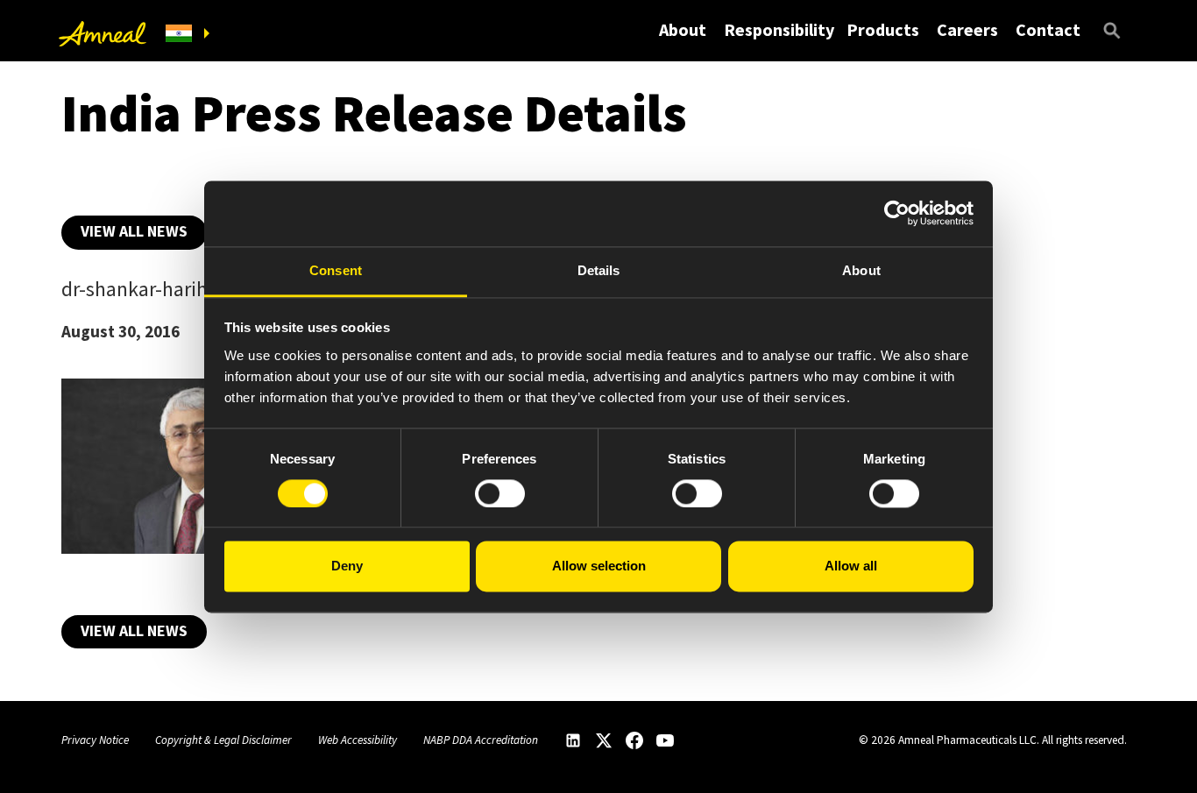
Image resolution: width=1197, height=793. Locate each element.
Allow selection (599, 566)
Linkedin (573, 740)
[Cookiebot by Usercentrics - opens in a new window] (897, 213)
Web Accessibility (357, 740)
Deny (347, 566)
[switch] (500, 493)
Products (882, 29)
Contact (1048, 29)
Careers (967, 29)
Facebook (634, 740)
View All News (134, 231)
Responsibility (779, 29)
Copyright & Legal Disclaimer (223, 740)
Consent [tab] (335, 270)
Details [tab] (598, 270)
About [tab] (861, 270)
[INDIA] (187, 33)
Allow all (851, 566)
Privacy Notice (95, 740)
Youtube (665, 740)
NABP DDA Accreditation (480, 740)
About (682, 29)
